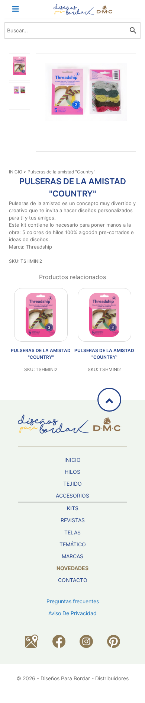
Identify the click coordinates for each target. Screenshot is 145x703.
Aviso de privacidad (72, 613)
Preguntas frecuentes (72, 601)
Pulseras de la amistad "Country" (41, 354)
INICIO (15, 172)
